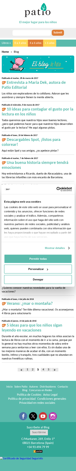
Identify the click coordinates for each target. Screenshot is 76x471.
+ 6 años (49, 43)
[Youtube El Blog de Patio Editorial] (43, 416)
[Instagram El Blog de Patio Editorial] (53, 416)
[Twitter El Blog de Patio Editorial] (33, 416)
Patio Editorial (38, 10)
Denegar (38, 279)
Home (5, 52)
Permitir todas (38, 258)
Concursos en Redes (40, 390)
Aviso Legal (50, 395)
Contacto (63, 386)
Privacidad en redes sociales (37, 403)
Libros (6, 43)
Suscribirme (39, 432)
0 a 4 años (20, 43)
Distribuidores (48, 386)
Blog (24, 390)
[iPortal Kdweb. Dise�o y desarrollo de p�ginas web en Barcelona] (38, 451)
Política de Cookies (29, 395)
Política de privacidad (22, 399)
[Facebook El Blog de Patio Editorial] (23, 416)
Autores (33, 386)
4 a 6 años (35, 43)
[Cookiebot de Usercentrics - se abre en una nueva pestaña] (56, 189)
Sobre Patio (20, 386)
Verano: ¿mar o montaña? (30, 304)
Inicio (9, 386)
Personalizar (36, 269)
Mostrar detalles (55, 247)
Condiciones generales (51, 399)
